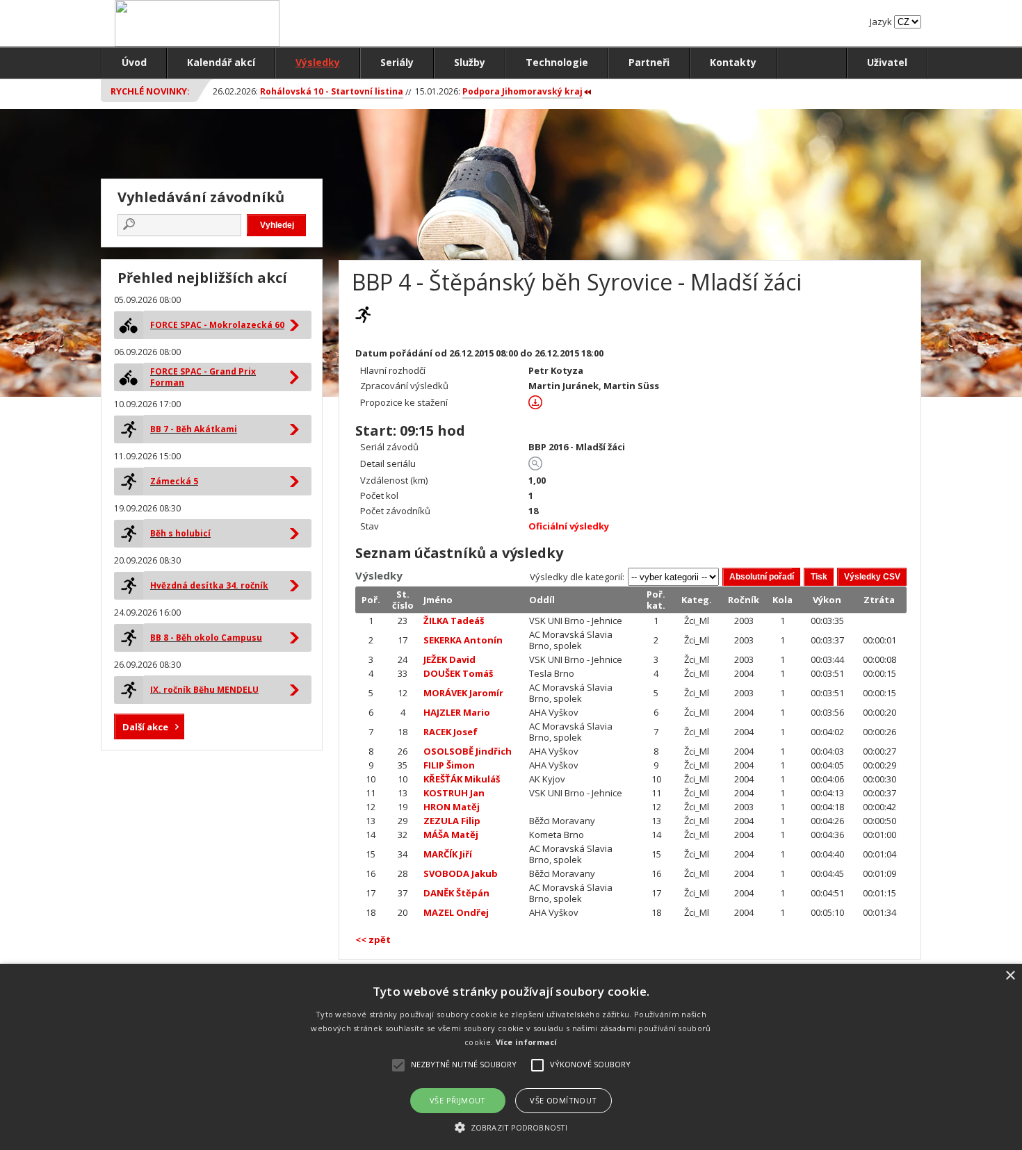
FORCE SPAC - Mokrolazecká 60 (217, 325)
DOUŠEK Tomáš (458, 673)
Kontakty (733, 62)
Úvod (134, 62)
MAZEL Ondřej (456, 912)
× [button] (1010, 976)
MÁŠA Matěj (450, 834)
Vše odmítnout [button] (563, 1100)
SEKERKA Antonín (463, 640)
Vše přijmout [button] (458, 1100)
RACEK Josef (450, 731)
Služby (469, 62)
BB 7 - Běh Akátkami (193, 429)
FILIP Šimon (449, 765)
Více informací (527, 1042)
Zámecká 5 (174, 481)
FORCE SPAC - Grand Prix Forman (203, 376)
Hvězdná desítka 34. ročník (209, 585)
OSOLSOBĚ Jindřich (467, 751)
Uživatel (887, 62)
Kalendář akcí (221, 62)
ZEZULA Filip (451, 820)
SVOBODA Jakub (460, 873)
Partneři (649, 62)
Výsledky (317, 62)
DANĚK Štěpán (456, 893)
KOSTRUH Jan (454, 793)
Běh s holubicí (180, 533)
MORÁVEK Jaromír (463, 693)
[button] (511, 1126)
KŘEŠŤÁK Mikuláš (461, 779)
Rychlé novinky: (150, 91)
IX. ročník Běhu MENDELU (204, 690)
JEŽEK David (449, 659)
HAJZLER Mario (456, 712)
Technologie (557, 62)
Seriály (397, 62)
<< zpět (373, 939)
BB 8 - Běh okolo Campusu (206, 637)
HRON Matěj (451, 806)
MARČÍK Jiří (447, 854)
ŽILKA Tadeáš (453, 620)
